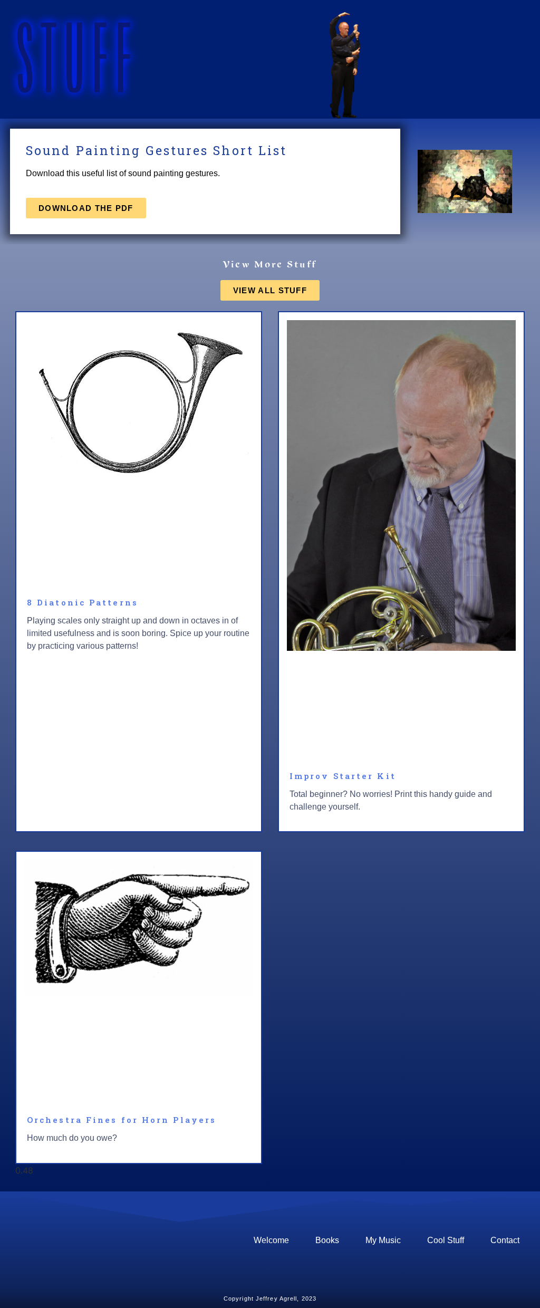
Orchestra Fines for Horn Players (121, 1119)
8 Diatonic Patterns (82, 602)
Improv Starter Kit (343, 776)
